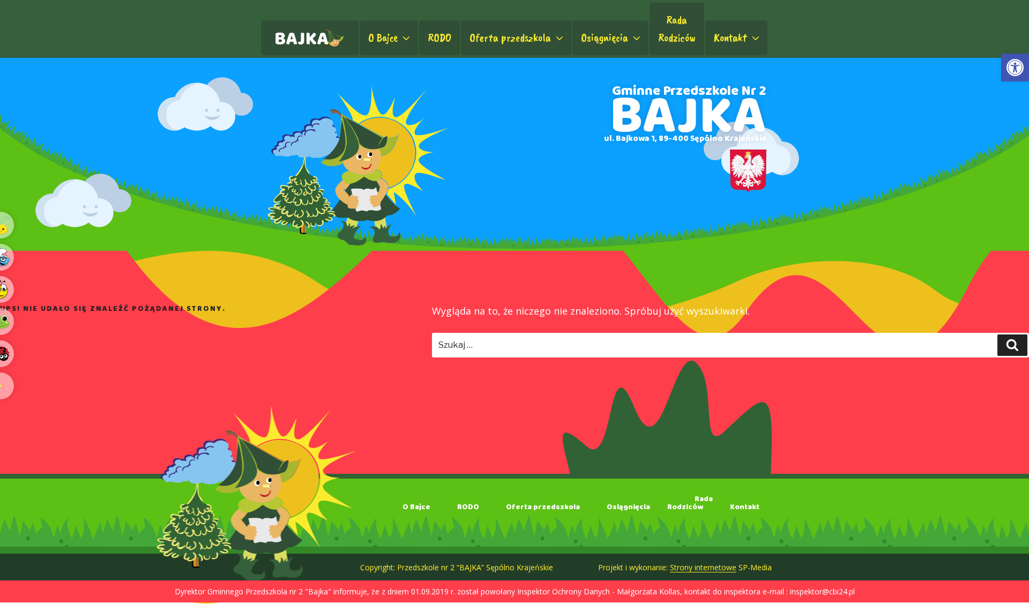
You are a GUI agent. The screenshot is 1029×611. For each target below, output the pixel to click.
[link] (1015, 67)
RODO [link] (439, 37)
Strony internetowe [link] (703, 567)
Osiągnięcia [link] (604, 37)
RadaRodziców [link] (677, 28)
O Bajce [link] (383, 37)
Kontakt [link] (730, 37)
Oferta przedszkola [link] (510, 37)
